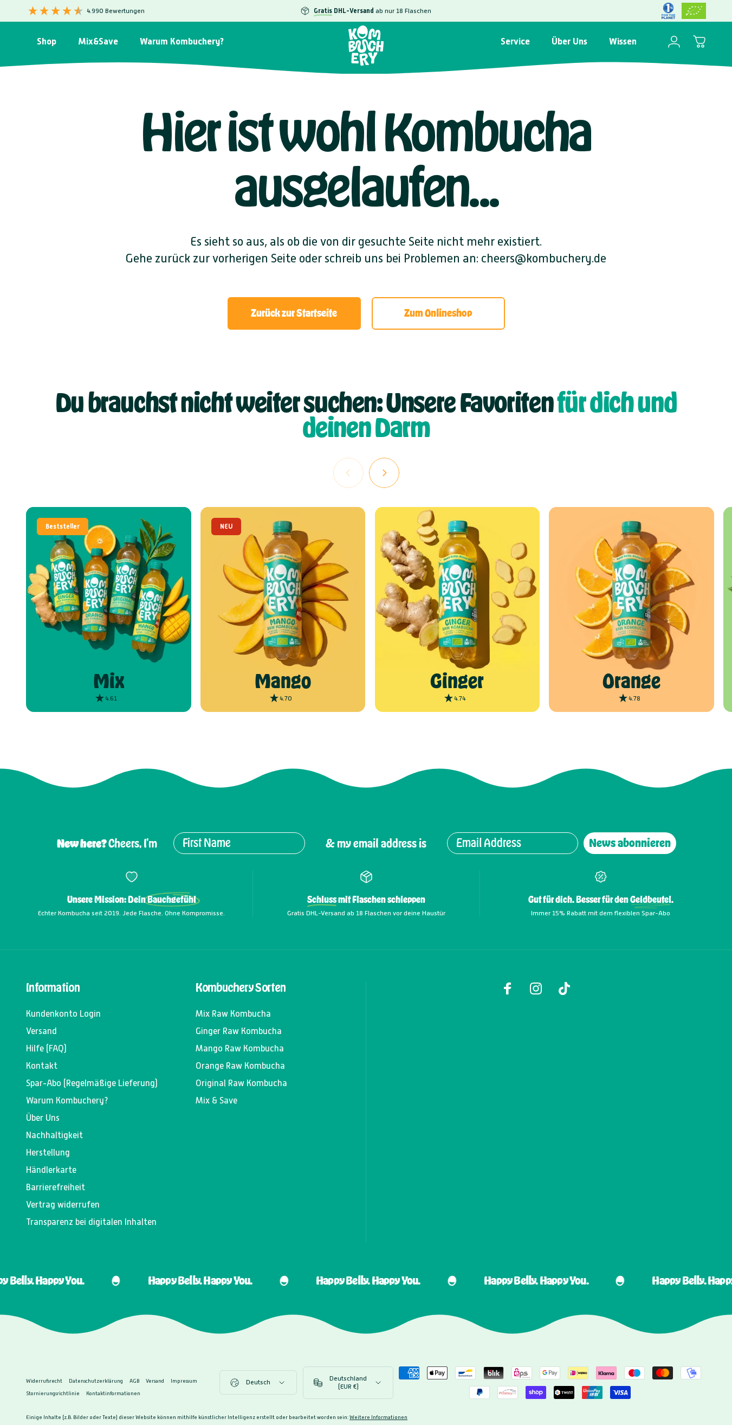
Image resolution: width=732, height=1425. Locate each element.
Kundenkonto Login (63, 1014)
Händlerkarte (51, 1170)
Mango (283, 681)
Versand (41, 1031)
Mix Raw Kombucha (233, 1014)
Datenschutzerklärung (96, 1381)
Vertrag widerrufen (63, 1204)
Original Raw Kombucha (241, 1083)
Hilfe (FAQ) (46, 1048)
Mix (108, 681)
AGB (134, 1381)
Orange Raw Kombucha (240, 1066)
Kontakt (41, 1066)
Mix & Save (216, 1100)
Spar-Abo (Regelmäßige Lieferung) (92, 1083)
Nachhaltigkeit (54, 1135)
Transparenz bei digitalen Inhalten (91, 1222)
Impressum (184, 1381)
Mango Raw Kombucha (240, 1048)
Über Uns (43, 1118)
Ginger (457, 681)
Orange (631, 681)
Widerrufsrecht (44, 1381)
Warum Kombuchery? (67, 1100)
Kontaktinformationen (113, 1393)
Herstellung (48, 1152)
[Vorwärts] (384, 473)
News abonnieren (630, 843)
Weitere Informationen (378, 1417)
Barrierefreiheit (55, 1187)
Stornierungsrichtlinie (53, 1393)
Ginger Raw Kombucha (239, 1031)
